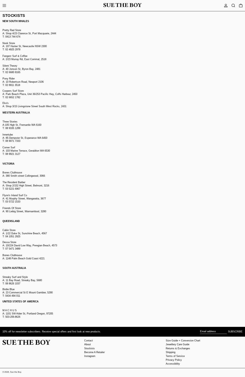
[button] (233, 5)
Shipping (170, 352)
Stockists (89, 348)
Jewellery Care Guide (177, 344)
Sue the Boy (15, 372)
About (87, 344)
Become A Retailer (94, 352)
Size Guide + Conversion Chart (183, 340)
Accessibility (173, 363)
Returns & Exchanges (178, 348)
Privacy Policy (174, 359)
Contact (88, 340)
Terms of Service (175, 356)
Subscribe (235, 331)
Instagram (89, 356)
